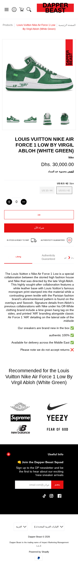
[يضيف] (9, 202)
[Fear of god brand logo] (57, 429)
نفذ (39, 214)
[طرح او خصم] (24, 202)
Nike (71, 157)
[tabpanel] (39, 309)
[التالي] (69, 257)
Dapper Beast (35, 536)
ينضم (57, 484)
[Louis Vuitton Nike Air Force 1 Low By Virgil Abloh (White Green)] (13, 118)
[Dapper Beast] (55, 9)
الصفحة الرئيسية (67, 25)
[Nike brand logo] (57, 406)
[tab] (18, 258)
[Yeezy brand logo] (57, 418)
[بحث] (28, 9)
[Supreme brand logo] (20, 418)
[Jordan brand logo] (20, 406)
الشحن (70, 171)
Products (8, 25)
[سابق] (9, 257)
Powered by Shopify (39, 552)
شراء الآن (39, 227)
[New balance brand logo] (20, 429)
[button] (21, 9)
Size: (65, 183)
